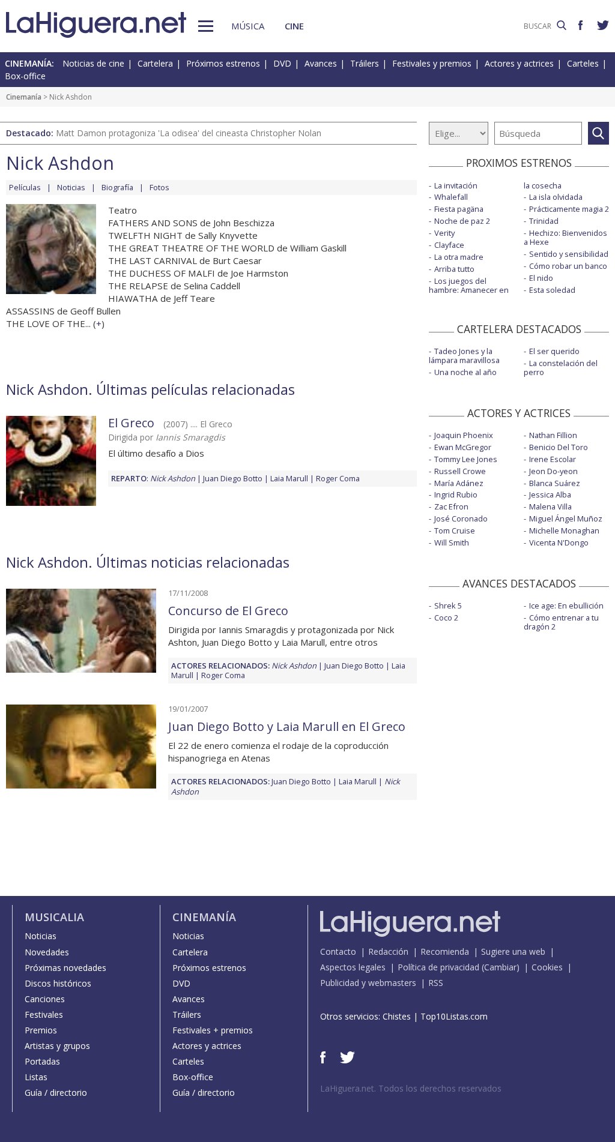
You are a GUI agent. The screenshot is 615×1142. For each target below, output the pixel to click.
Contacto (338, 951)
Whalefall (451, 196)
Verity (444, 232)
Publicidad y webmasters (368, 982)
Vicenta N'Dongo (559, 542)
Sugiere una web (513, 951)
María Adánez (458, 483)
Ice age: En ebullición (566, 605)
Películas (25, 187)
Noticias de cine (93, 63)
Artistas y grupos (57, 1045)
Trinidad (544, 220)
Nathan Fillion (553, 435)
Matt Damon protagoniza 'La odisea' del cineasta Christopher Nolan (188, 133)
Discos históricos (58, 983)
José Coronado (461, 518)
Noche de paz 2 (462, 220)
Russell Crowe (460, 471)
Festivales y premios (431, 63)
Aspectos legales (353, 967)
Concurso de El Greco (228, 611)
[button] (205, 26)
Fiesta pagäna (458, 208)
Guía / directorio (56, 1092)
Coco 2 (446, 617)
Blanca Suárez (554, 483)
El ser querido (554, 351)
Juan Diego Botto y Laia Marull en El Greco (286, 726)
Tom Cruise (454, 530)
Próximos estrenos (223, 63)
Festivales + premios (212, 1030)
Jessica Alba (550, 494)
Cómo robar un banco (568, 265)
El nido (541, 277)
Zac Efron (451, 506)
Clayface (449, 244)
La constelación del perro (561, 367)
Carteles (583, 63)
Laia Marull (289, 478)
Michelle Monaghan (564, 530)
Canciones (45, 999)
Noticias (71, 187)
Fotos (159, 187)
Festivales (44, 1014)
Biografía (117, 187)
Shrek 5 (448, 605)
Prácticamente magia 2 (569, 208)
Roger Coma (338, 478)
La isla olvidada (556, 196)
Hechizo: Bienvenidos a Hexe (565, 237)
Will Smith (451, 542)
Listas (36, 1077)
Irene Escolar (552, 459)
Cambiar (500, 967)
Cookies (547, 967)
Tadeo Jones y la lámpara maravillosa (464, 355)
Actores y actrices (519, 63)
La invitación (455, 185)
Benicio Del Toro (558, 447)
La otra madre (458, 256)
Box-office (25, 76)
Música (247, 26)
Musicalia (54, 917)
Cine (294, 26)
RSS (435, 982)
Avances (320, 63)
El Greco (131, 423)
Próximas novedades (65, 967)
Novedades (47, 952)
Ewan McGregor (462, 447)
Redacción (388, 951)
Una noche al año (465, 372)
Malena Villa (550, 506)
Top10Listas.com (454, 1016)
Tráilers (364, 63)
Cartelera (155, 63)
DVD (282, 63)
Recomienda (444, 951)
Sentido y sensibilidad (568, 253)
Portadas (42, 1061)
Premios (41, 1030)
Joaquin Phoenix (463, 435)
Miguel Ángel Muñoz (565, 518)
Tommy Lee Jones (465, 459)
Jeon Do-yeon (553, 471)
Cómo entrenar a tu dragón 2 (561, 622)
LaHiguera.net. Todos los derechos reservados (410, 1088)
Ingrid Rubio (455, 494)
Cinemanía (23, 97)
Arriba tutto (454, 268)
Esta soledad (552, 289)
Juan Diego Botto (232, 478)
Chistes (397, 1016)
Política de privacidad (438, 967)
